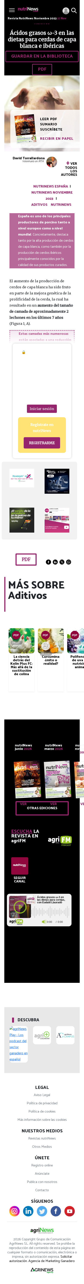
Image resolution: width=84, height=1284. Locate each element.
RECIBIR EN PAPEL (56, 139)
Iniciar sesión (42, 409)
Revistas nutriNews (42, 1138)
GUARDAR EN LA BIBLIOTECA (42, 56)
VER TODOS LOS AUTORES (69, 168)
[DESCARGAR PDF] (16, 635)
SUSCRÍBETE (51, 129)
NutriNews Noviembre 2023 (52, 196)
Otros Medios (42, 1147)
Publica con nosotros (42, 1182)
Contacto (42, 1190)
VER (23, 804)
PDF (42, 69)
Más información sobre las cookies (42, 1120)
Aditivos (39, 205)
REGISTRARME (42, 443)
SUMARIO (48, 124)
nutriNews (61, 205)
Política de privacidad (42, 1103)
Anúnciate (42, 1174)
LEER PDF (48, 119)
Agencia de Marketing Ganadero (51, 1261)
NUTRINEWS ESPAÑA (50, 186)
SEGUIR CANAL (20, 879)
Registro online (42, 1165)
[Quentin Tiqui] (45, 646)
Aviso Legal (42, 1095)
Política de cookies (42, 1112)
